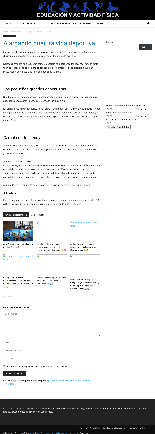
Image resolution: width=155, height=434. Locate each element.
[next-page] (10, 295)
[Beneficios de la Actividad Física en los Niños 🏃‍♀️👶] (18, 231)
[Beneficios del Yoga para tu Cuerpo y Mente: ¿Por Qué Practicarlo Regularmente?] (52, 231)
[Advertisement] (129, 76)
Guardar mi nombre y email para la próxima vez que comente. (37, 366)
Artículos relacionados (16, 215)
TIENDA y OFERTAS (26, 23)
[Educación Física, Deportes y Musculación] (77, 10)
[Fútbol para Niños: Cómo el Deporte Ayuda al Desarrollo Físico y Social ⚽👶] (85, 231)
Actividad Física (17, 31)
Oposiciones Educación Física (58, 23)
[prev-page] (5, 295)
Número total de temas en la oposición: (126, 105)
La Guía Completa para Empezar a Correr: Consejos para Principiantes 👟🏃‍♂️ (51, 281)
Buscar (109, 41)
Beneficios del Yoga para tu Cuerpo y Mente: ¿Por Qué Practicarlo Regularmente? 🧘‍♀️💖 (51, 247)
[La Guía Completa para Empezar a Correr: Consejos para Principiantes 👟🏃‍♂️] (52, 264)
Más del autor (37, 215)
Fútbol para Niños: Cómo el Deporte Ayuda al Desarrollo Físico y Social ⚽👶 (83, 247)
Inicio (8, 23)
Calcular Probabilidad (118, 127)
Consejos (85, 23)
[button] (148, 23)
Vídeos (99, 23)
